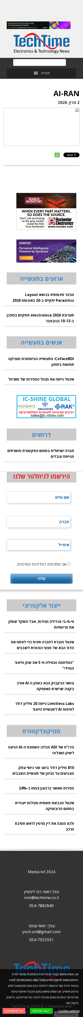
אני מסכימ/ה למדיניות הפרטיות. (41, 564)
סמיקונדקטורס (41, 731)
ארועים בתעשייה (41, 278)
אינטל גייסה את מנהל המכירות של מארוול (41, 379)
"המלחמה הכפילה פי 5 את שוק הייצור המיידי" (44, 665)
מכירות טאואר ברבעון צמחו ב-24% (46, 788)
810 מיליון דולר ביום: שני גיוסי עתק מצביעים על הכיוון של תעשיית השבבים (43, 770)
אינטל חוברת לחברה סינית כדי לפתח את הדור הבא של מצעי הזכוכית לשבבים (42, 644)
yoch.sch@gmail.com (41, 931)
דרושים (41, 434)
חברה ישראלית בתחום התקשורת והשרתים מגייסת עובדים (40, 453)
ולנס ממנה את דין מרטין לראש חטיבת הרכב (44, 826)
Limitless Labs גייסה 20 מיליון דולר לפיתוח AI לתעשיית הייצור (44, 706)
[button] (45, 73)
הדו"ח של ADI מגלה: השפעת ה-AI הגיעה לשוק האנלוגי (41, 750)
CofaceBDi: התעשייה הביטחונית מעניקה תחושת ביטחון (41, 361)
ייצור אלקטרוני (42, 605)
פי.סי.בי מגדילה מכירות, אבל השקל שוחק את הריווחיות (41, 624)
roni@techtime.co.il (41, 897)
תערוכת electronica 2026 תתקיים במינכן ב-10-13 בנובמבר (40, 318)
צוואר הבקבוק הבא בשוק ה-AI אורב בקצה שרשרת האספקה (45, 685)
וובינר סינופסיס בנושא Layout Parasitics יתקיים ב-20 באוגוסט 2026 (43, 297)
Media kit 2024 (41, 871)
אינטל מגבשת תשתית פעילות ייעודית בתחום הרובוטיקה (44, 805)
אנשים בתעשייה (41, 342)
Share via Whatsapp (57, 155)
